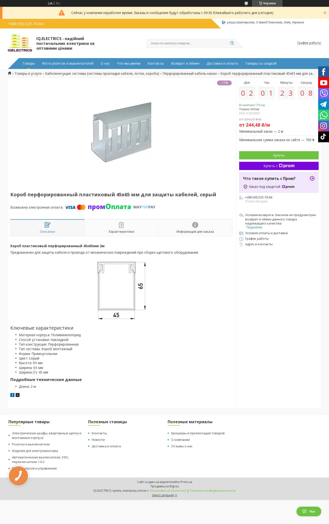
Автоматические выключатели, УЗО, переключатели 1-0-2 (40, 459)
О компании (180, 439)
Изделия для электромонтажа (35, 451)
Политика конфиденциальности (213, 491)
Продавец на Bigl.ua (165, 486)
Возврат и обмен (185, 63)
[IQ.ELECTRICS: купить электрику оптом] (20, 43)
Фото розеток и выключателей (67, 63)
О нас (105, 63)
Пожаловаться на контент (168, 491)
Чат (312, 511)
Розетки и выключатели (31, 444)
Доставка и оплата (222, 63)
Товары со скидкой (260, 63)
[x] (18, 395)
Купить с (270, 165)
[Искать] (232, 43)
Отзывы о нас (181, 446)
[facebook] (12, 395)
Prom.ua (186, 482)
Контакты (156, 63)
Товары (28, 63)
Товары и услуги (28, 73)
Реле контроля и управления (34, 468)
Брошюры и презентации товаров (198, 433)
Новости (98, 439)
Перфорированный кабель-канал (190, 73)
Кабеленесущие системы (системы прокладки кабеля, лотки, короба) (102, 73)
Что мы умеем (128, 63)
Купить (279, 155)
